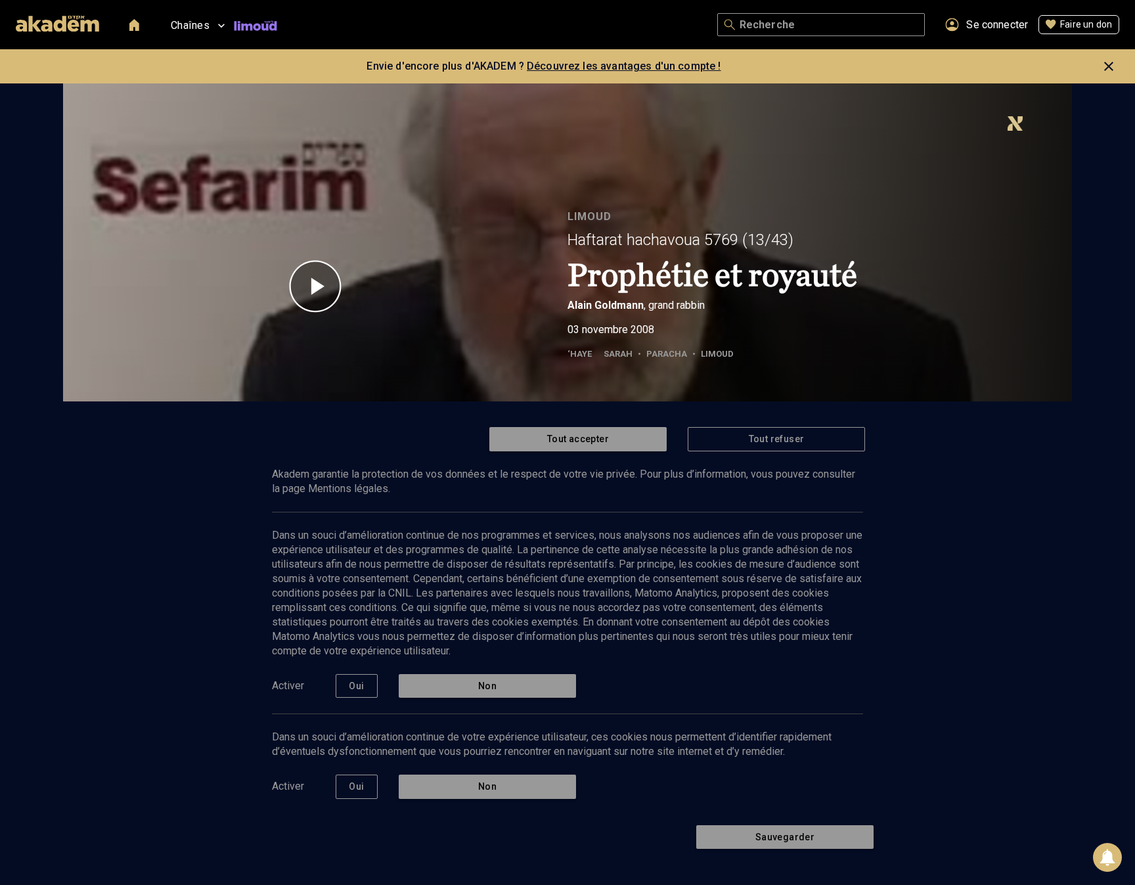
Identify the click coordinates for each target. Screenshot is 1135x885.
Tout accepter (578, 439)
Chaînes (190, 25)
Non (487, 686)
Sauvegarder (784, 837)
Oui (356, 686)
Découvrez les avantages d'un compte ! (624, 66)
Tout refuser (777, 439)
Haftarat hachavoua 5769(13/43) (680, 240)
